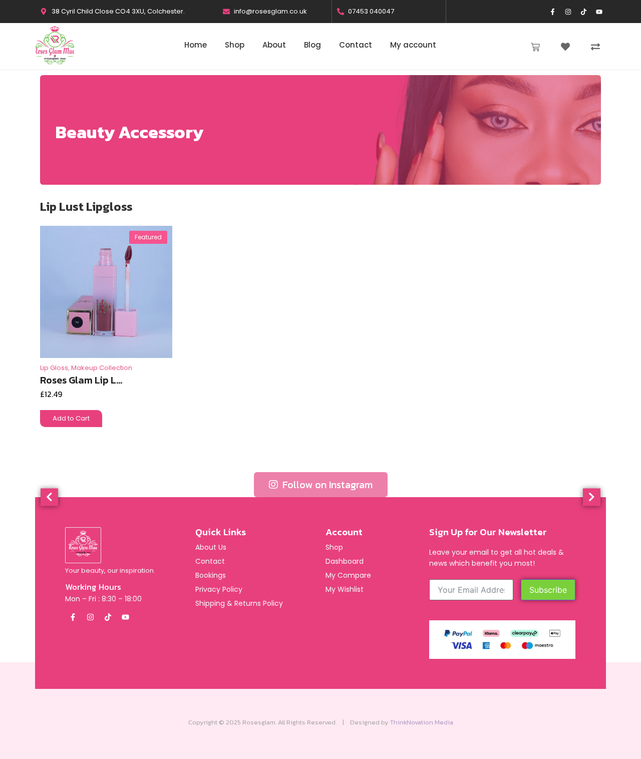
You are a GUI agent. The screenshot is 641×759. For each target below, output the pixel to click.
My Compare (348, 575)
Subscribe (548, 590)
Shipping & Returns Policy (239, 603)
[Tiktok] (583, 11)
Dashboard (345, 561)
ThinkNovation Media (421, 722)
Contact (210, 561)
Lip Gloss (55, 367)
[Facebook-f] (552, 11)
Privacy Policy (218, 589)
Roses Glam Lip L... (81, 378)
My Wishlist (345, 589)
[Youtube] (599, 11)
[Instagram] (568, 11)
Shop (334, 547)
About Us (210, 547)
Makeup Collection (101, 367)
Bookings (210, 575)
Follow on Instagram (326, 484)
